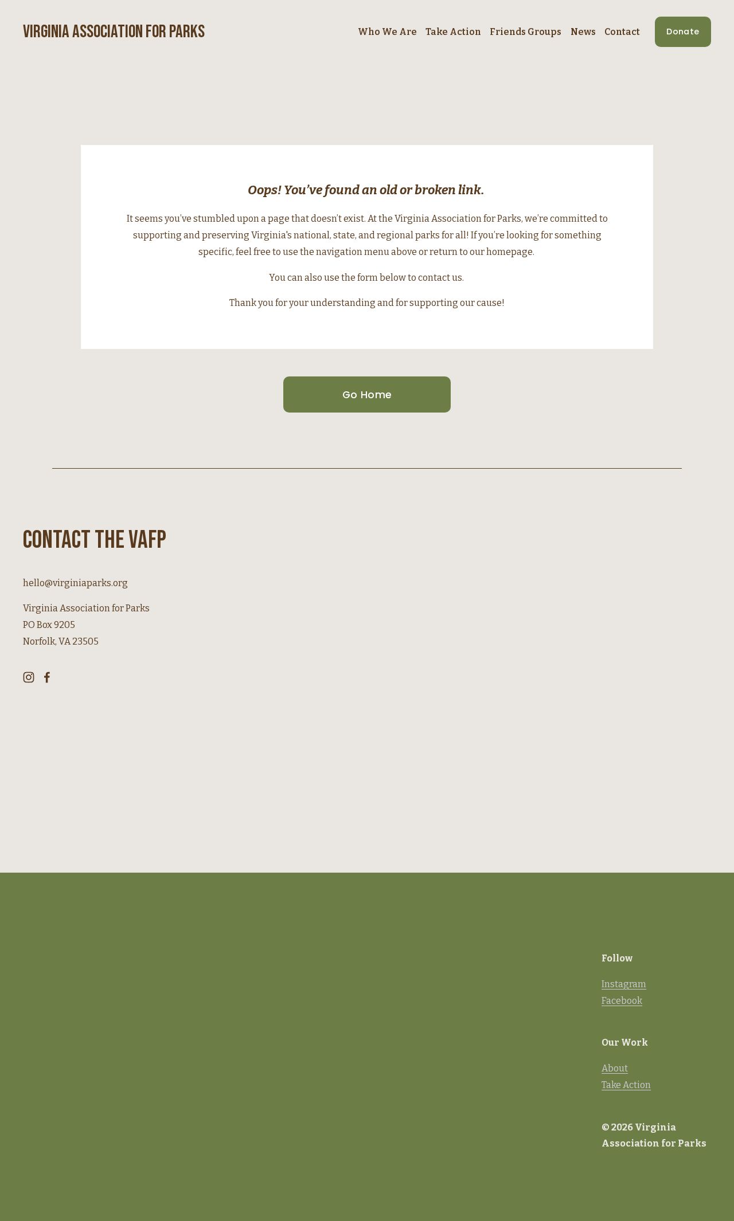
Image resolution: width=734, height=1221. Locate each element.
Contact (622, 31)
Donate (682, 31)
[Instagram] (28, 677)
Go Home (367, 395)
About (615, 1068)
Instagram (624, 984)
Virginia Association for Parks (114, 31)
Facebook (622, 1000)
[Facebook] (47, 677)
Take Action (626, 1084)
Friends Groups (525, 31)
